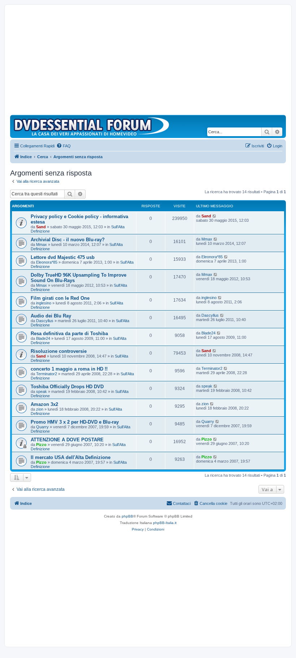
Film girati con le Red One (60, 298)
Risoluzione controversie (59, 351)
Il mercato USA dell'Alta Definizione (70, 457)
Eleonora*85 (46, 262)
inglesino (43, 303)
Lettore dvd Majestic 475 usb (63, 257)
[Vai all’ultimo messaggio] (214, 216)
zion (39, 409)
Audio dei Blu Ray (51, 316)
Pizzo (41, 444)
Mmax (41, 244)
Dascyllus (44, 321)
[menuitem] (63, 146)
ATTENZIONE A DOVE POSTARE (67, 439)
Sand (41, 227)
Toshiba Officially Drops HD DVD (67, 386)
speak (41, 391)
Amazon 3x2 (44, 404)
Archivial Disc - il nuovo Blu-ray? (68, 239)
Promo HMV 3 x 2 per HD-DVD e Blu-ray (75, 422)
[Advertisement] (148, 60)
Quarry (42, 427)
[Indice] (93, 126)
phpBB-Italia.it (165, 523)
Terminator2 (46, 374)
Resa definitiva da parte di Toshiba (69, 333)
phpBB (127, 516)
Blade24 (43, 338)
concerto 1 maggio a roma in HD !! (69, 369)
